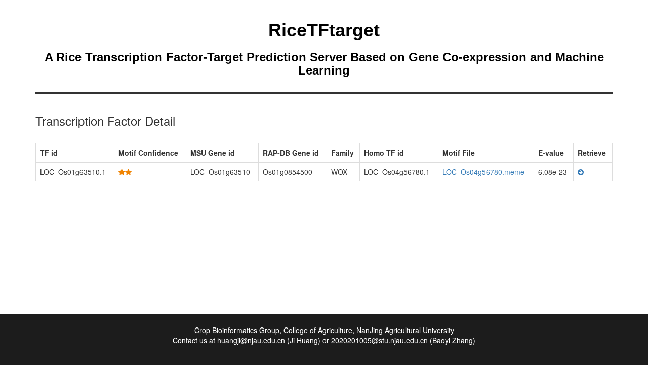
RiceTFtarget (324, 30)
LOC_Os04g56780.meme (483, 172)
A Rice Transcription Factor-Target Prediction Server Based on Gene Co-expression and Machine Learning (324, 63)
